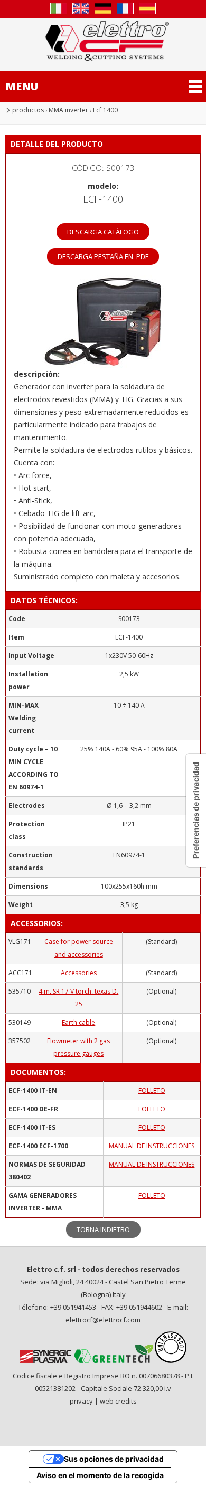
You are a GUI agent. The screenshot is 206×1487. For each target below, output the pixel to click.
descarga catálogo (103, 231)
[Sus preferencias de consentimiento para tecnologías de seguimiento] (196, 810)
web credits (118, 1401)
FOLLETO (151, 1090)
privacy (81, 1401)
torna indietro (103, 1229)
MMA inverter (68, 110)
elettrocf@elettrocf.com (103, 1319)
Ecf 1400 (105, 110)
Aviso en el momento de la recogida (100, 1475)
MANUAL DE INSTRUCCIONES (151, 1145)
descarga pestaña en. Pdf (103, 256)
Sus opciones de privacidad (114, 1458)
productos (28, 110)
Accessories (79, 972)
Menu (21, 86)
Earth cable (78, 1022)
